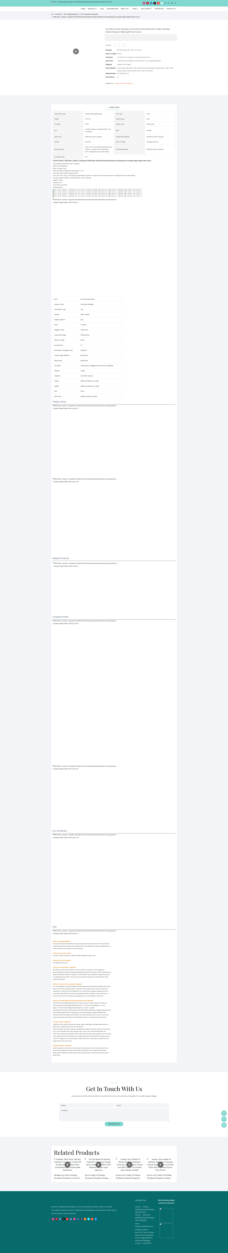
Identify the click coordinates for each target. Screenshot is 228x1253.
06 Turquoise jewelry (71, 14)
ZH (52, 14)
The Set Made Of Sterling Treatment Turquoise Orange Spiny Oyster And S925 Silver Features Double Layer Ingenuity (98, 1176)
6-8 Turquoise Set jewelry (89, 14)
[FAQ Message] (224, 1125)
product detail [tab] (114, 107)
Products (58, 14)
